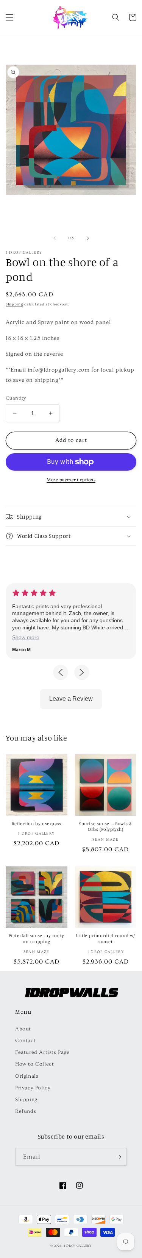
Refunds (25, 1111)
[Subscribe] (118, 1157)
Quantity (16, 398)
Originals (26, 1076)
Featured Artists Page (42, 1052)
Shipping (14, 304)
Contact (25, 1041)
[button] (9, 17)
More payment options (71, 479)
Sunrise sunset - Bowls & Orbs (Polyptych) (105, 826)
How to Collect (34, 1064)
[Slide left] (54, 238)
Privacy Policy (32, 1088)
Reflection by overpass (36, 823)
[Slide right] (88, 238)
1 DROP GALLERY (78, 1245)
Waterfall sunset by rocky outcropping (36, 938)
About (23, 1029)
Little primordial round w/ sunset (105, 938)
